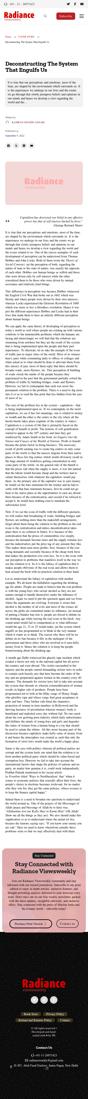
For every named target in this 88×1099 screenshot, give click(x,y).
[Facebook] (8, 145)
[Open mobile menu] (81, 16)
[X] (16, 145)
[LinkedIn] (24, 145)
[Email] (31, 145)
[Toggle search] (45, 16)
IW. (54, 1035)
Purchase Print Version (29, 924)
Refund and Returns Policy (35, 1020)
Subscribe (65, 16)
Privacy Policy (55, 1014)
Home (8, 36)
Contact (65, 1020)
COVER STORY (26, 36)
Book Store (31, 1014)
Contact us (67, 923)
